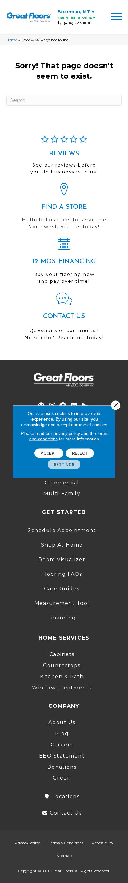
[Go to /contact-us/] (64, 319)
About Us (61, 722)
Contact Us (65, 813)
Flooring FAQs (61, 574)
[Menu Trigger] (116, 16)
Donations (62, 767)
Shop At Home (62, 545)
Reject (80, 453)
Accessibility (102, 843)
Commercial (62, 483)
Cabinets (62, 654)
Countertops (61, 665)
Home (11, 39)
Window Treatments (62, 688)
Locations (65, 796)
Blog (62, 734)
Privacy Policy (27, 843)
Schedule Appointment (62, 530)
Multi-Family (61, 493)
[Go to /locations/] (64, 209)
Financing (62, 618)
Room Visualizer (62, 559)
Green (62, 778)
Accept (49, 453)
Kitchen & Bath (62, 677)
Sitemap (64, 855)
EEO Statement (62, 756)
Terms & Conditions (66, 843)
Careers (62, 745)
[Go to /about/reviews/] (64, 157)
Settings (64, 464)
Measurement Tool (61, 603)
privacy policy (66, 433)
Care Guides (62, 589)
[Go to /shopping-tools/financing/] (64, 263)
